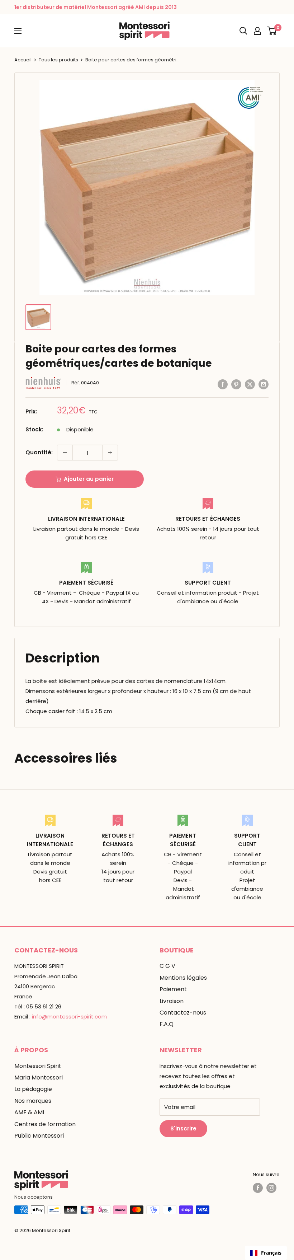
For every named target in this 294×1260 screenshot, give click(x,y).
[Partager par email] (264, 384)
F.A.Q (167, 1024)
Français (271, 1252)
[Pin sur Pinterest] (236, 384)
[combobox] (266, 1253)
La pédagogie (33, 1089)
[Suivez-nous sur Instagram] (271, 1188)
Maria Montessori (38, 1077)
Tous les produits (58, 59)
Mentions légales (183, 978)
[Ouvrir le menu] (18, 31)
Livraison (172, 1001)
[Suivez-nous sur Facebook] (258, 1188)
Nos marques (32, 1101)
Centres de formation (45, 1124)
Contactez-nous (183, 1012)
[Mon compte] (257, 31)
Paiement (173, 989)
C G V (167, 966)
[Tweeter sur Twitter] (250, 384)
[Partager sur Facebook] (223, 384)
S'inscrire (183, 1128)
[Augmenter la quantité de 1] (110, 452)
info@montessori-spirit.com (69, 1016)
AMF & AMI (29, 1112)
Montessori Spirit (37, 1066)
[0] (271, 31)
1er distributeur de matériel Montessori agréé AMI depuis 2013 (95, 7)
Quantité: (39, 452)
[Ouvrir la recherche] (243, 31)
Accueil (23, 59)
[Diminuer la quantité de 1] (64, 452)
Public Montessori (39, 1136)
